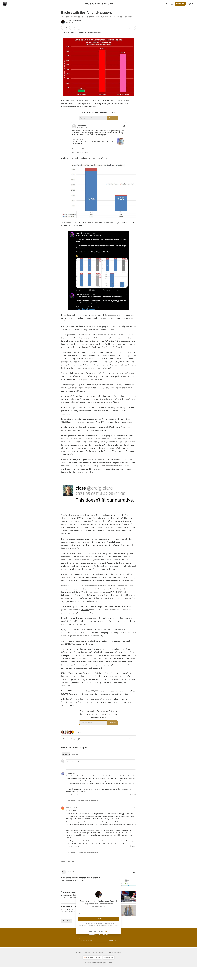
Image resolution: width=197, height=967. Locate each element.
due (116, 545)
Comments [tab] (66, 754)
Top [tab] (63, 872)
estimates (85, 609)
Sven (67, 808)
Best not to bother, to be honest (72, 881)
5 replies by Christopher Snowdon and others (83, 852)
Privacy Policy (114, 925)
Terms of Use (108, 923)
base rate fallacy (71, 337)
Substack (88, 963)
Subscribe (180, 4)
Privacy (100, 952)
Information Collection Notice (98, 925)
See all (65, 921)
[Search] (167, 4)
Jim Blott (69, 773)
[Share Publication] (172, 4)
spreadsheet (122, 352)
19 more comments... (68, 862)
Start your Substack (93, 957)
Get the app (108, 957)
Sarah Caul (77, 396)
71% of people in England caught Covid (92, 595)
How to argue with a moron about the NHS (80, 878)
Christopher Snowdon (73, 20)
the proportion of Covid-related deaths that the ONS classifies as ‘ (94, 544)
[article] (98, 882)
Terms (106, 952)
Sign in (190, 4)
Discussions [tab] (77, 872)
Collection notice (115, 952)
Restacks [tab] (75, 754)
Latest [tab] (69, 872)
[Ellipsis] (134, 773)
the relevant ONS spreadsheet (103, 315)
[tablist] (70, 754)
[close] (118, 892)
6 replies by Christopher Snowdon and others (83, 801)
